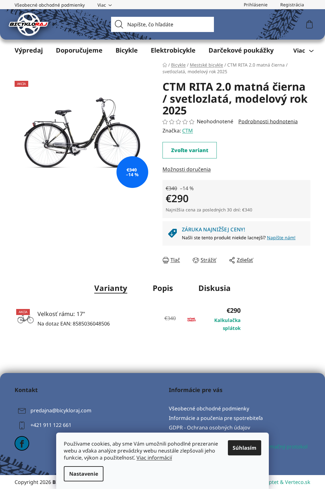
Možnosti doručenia (186, 169)
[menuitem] (28, 50)
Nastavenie (83, 473)
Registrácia (292, 5)
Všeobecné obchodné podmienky (50, 5)
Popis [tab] (163, 288)
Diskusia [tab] (214, 288)
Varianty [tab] (110, 288)
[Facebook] (22, 443)
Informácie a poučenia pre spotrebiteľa (216, 418)
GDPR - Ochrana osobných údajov (209, 427)
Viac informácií (154, 457)
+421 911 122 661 (50, 424)
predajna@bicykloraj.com (60, 410)
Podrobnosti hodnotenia (268, 121)
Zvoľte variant (189, 150)
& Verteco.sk (294, 482)
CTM (187, 130)
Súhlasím (244, 447)
